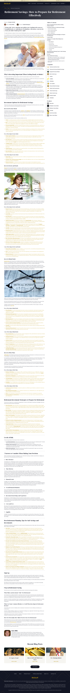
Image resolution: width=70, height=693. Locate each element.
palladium (28, 110)
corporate (13, 225)
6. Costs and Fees (51, 48)
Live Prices (33, 3)
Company (62, 3)
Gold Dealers (40, 3)
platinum (22, 110)
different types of (40, 82)
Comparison (53, 3)
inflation (7, 83)
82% (42, 373)
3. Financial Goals (51, 44)
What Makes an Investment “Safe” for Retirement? (56, 57)
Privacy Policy (27, 673)
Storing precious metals (16, 159)
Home (29, 3)
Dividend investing (17, 420)
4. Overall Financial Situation (53, 45)
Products (47, 3)
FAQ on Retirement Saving (52, 55)
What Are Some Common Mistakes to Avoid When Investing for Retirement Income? (56, 59)
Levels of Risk (50, 37)
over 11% (12, 305)
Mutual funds (6, 261)
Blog (58, 3)
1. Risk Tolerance (51, 41)
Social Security (13, 622)
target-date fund (17, 426)
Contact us (53, 673)
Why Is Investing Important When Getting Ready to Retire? (55, 25)
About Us (46, 673)
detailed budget (24, 533)
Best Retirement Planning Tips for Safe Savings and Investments (56, 52)
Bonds (15, 169)
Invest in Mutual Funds (51, 31)
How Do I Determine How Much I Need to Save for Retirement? (56, 61)
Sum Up (48, 54)
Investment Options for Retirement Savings (55, 27)
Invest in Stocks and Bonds (52, 30)
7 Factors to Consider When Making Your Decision (55, 39)
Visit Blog (35, 666)
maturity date (28, 220)
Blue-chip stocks (16, 238)
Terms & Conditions (37, 673)
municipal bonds (20, 225)
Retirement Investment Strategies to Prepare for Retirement (56, 35)
